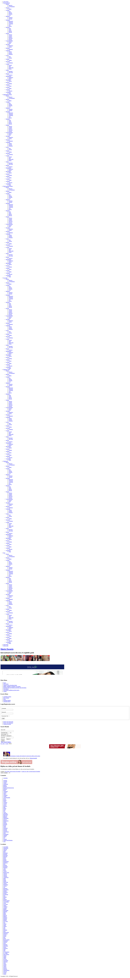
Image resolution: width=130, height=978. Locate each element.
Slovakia (8, 44)
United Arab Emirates (8, 840)
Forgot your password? (8, 721)
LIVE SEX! (5, 1)
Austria (4, 782)
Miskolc (5, 916)
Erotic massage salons (8, 186)
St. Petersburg (12, 6)
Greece (4, 804)
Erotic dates (5, 644)
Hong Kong (5, 889)
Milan (4, 912)
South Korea (6, 831)
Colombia (5, 795)
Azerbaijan (8, 92)
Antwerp (5, 849)
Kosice (10, 46)
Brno (10, 43)
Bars (4, 552)
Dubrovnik (11, 67)
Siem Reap (5, 945)
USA (4, 841)
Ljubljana (11, 62)
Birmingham (6, 861)
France (4, 801)
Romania (8, 20)
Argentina (5, 778)
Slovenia (8, 61)
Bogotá (4, 860)
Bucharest (11, 21)
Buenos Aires (6, 872)
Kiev (10, 11)
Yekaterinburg (6, 970)
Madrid (4, 909)
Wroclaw (11, 38)
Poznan (10, 39)
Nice (4, 922)
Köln (4, 898)
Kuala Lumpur (6, 900)
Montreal (5, 917)
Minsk (10, 9)
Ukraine (7, 10)
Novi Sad (11, 72)
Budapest (11, 49)
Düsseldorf (5, 884)
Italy (4, 811)
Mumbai (5, 919)
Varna (10, 29)
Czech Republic (9, 40)
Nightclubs (5, 461)
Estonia (7, 59)
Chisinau (10, 17)
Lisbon (4, 905)
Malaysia (5, 815)
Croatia (7, 64)
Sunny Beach (6, 954)
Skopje (10, 81)
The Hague (5, 960)
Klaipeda (11, 54)
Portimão (5, 930)
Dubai (4, 879)
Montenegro (8, 76)
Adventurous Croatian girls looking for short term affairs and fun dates (25, 756)
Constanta (11, 23)
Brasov (10, 26)
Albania (7, 84)
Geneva (5, 886)
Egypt (4, 798)
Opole (4, 925)
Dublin (4, 881)
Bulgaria (8, 27)
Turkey (4, 836)
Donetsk (10, 13)
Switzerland (5, 834)
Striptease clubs (6, 369)
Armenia (8, 89)
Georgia (7, 87)
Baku (10, 93)
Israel (4, 809)
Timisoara (11, 22)
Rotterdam (5, 941)
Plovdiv (10, 32)
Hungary (8, 48)
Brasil (4, 790)
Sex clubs (5, 277)
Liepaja (10, 57)
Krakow (10, 37)
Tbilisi (10, 88)
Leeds (4, 903)
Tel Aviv (5, 959)
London (5, 908)
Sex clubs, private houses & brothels (13, 771)
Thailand (5, 835)
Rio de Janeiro (6, 939)
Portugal (5, 823)
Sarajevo (10, 75)
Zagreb (10, 65)
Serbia (7, 70)
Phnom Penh (6, 932)
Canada (4, 792)
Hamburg (5, 888)
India (4, 807)
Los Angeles (6, 901)
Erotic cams (5, 645)
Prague (10, 42)
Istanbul (5, 890)
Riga (10, 56)
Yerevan (10, 90)
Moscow (10, 5)
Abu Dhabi (5, 846)
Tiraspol (10, 18)
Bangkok (5, 854)
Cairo (4, 868)
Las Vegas (5, 904)
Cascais (4, 871)
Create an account (7, 724)
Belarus (7, 7)
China (4, 793)
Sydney (4, 955)
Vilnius (10, 51)
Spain (4, 833)
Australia (5, 781)
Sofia (10, 28)
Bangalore (5, 853)
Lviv (10, 15)
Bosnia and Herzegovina (8, 787)
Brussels (5, 865)
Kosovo (7, 82)
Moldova (8, 16)
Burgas (10, 31)
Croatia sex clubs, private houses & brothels (30, 771)
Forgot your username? (8, 722)
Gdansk (10, 35)
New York (5, 921)
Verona (4, 965)
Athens (4, 850)
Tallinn (10, 60)
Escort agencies (6, 2)
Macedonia (8, 79)
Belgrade (11, 71)
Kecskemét (5, 894)
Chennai (5, 873)
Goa (4, 887)
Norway (5, 819)
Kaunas (10, 53)
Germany (5, 802)
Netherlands (5, 818)
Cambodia (5, 791)
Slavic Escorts (7, 649)
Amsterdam (5, 848)
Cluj (9, 24)
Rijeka (10, 68)
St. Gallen (5, 953)
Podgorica (11, 77)
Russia (7, 4)
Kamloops (5, 892)
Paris (4, 928)
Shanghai (5, 944)
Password (4, 712)
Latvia (7, 55)
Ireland (4, 808)
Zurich (4, 974)
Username (4, 708)
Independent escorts (7, 94)
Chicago (5, 875)
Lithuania (8, 50)
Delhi (4, 878)
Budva (10, 78)
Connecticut (5, 877)
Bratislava (11, 45)
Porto (4, 931)
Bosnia (7, 73)
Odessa (10, 12)
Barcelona (5, 855)
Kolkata (5, 897)
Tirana (10, 86)
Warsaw (10, 34)
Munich (5, 920)
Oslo (4, 927)
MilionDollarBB (33, 758)
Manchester (5, 910)
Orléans (5, 926)
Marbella (5, 911)
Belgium (5, 786)
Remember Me (5, 716)
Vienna (4, 964)
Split (10, 66)
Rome (4, 938)
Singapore (5, 828)
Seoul (4, 943)
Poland (7, 33)
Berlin (4, 857)
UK (4, 837)
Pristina (10, 83)
